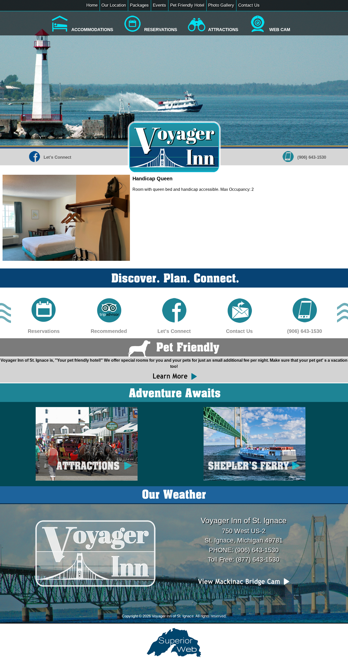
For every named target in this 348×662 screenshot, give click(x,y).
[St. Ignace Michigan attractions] (196, 32)
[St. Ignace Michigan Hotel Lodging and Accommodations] (59, 32)
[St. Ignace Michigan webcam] (257, 32)
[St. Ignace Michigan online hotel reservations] (132, 32)
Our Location (113, 5)
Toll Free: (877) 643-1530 (243, 559)
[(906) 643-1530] (304, 322)
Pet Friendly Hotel (187, 5)
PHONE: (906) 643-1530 (244, 549)
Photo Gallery (221, 5)
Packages (139, 5)
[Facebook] (34, 162)
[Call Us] (288, 162)
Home (92, 5)
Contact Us (249, 5)
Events (159, 5)
